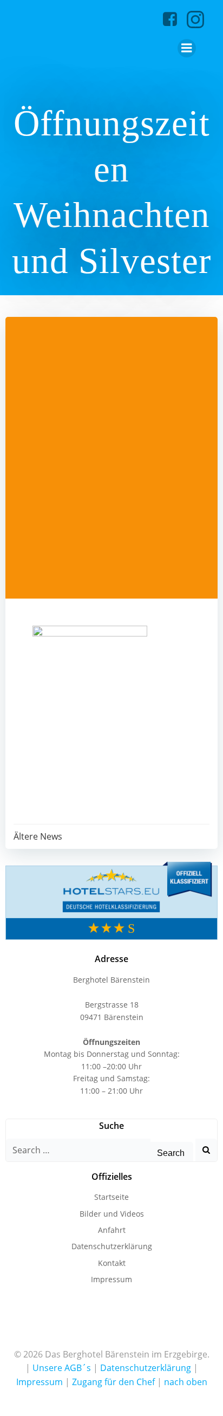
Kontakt (112, 1263)
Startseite (111, 1197)
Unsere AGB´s (61, 1368)
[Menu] (187, 48)
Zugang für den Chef (113, 1382)
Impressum (111, 1279)
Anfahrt (112, 1230)
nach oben (185, 1382)
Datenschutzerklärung (111, 1246)
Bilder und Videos (112, 1214)
